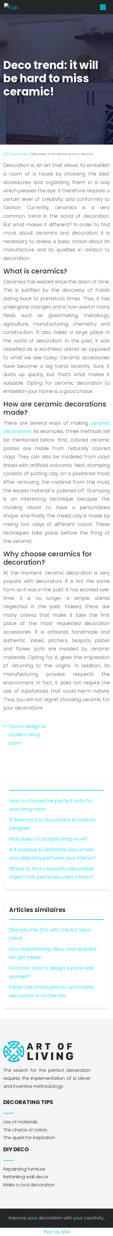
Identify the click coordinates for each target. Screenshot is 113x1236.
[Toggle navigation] (103, 7)
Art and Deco (18, 154)
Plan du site (56, 1232)
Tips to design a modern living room (26, 734)
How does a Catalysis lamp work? (48, 839)
